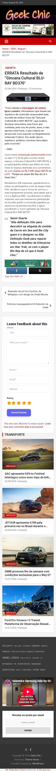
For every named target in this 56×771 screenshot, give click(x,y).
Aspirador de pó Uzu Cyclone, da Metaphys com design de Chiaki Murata (28, 293)
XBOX (42, 670)
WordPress (38, 763)
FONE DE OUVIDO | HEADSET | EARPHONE (27, 652)
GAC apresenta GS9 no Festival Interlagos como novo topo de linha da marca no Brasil (27, 477)
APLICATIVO (7, 646)
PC (15, 664)
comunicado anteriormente (31, 154)
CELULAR (17, 646)
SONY (18, 670)
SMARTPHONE (8, 670)
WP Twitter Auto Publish (15, 770)
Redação (22, 88)
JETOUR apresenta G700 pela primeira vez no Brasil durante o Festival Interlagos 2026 (25, 526)
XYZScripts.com (43, 770)
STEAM (36, 670)
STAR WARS (26, 670)
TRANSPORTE (15, 434)
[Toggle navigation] (6, 41)
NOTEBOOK (7, 664)
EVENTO (44, 646)
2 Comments (35, 88)
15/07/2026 (10, 579)
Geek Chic (36, 755)
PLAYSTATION (24, 664)
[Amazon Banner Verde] (28, 261)
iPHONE (35, 658)
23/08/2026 (10, 530)
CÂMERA (36, 646)
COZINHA (26, 646)
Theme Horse (32, 759)
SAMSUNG (36, 664)
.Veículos (11, 466)
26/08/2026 (10, 481)
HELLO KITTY (25, 658)
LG (21, 276)
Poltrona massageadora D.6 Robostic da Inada (27, 306)
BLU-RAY (14, 276)
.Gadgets (10, 68)
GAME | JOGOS (10, 657)
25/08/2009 (10, 88)
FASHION (6, 652)
